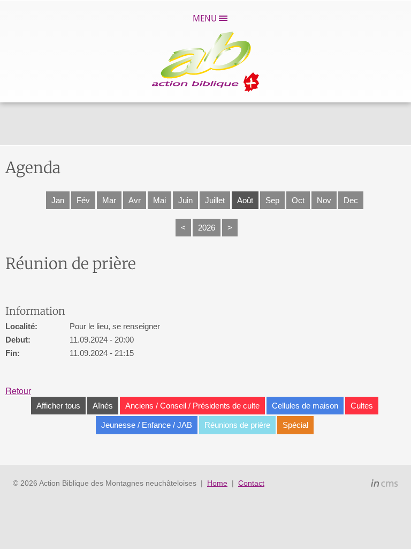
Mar (109, 200)
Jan (57, 200)
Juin (185, 200)
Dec (351, 200)
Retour (18, 390)
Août (245, 200)
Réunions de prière (237, 424)
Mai (159, 200)
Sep (272, 200)
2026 (206, 227)
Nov (324, 200)
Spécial (295, 424)
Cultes (362, 405)
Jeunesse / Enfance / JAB (146, 424)
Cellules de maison (305, 405)
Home (217, 483)
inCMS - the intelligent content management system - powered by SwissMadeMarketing (384, 484)
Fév (83, 200)
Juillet (215, 200)
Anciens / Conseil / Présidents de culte (192, 405)
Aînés (103, 405)
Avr (134, 200)
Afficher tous (58, 405)
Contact (251, 483)
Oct (298, 200)
